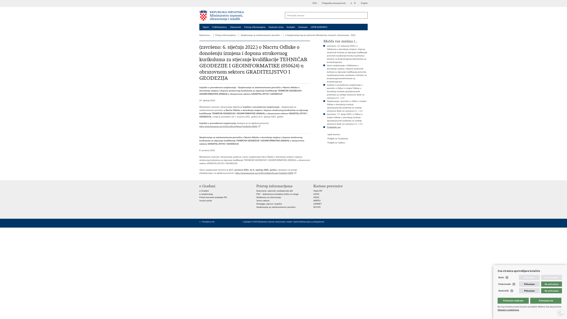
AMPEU (317, 200)
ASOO (316, 197)
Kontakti (291, 27)
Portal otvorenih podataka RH (213, 197)
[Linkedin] (341, 224)
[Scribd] (360, 221)
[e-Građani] (212, 3)
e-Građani (204, 191)
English (364, 3)
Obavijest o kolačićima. (508, 310)
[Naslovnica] (241, 15)
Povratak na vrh (208, 222)
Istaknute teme (276, 27)
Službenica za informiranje (268, 197)
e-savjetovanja (206, 194)
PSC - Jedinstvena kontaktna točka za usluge (277, 194)
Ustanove (303, 27)
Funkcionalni (504, 284)
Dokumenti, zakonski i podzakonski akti (274, 191)
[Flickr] (355, 221)
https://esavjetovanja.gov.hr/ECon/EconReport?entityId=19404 (228, 126)
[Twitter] (346, 221)
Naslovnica (204, 35)
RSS (315, 3)
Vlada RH (317, 191)
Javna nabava (262, 200)
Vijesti (206, 27)
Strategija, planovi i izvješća (269, 204)
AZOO (316, 194)
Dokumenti (235, 27)
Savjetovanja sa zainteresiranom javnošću (260, 35)
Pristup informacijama (254, 27)
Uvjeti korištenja (299, 222)
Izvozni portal (205, 200)
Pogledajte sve (334, 127)
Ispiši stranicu (334, 134)
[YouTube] (351, 221)
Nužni (501, 277)
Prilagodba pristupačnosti (334, 3)
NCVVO (317, 207)
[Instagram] (365, 221)
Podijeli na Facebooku (338, 138)
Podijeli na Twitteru (336, 142)
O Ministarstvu (219, 27)
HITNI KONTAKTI (319, 27)
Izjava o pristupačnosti (315, 222)
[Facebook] (341, 221)
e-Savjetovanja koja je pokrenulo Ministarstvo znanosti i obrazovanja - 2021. (320, 35)
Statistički (503, 291)
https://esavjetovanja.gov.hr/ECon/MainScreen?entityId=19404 (264, 173)
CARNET (317, 204)
